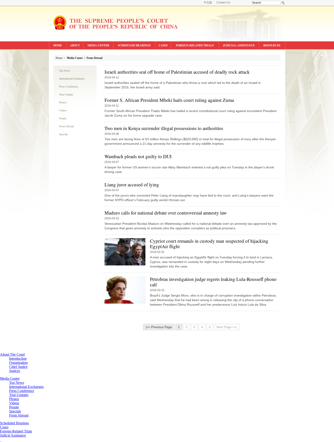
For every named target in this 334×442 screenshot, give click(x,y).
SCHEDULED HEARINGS (134, 45)
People (62, 118)
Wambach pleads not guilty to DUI (138, 156)
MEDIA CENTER (98, 45)
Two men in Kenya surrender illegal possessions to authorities (164, 128)
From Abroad (94, 58)
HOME (57, 45)
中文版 (208, 2)
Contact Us (223, 2)
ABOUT (75, 45)
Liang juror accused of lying (132, 184)
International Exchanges (72, 78)
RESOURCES (271, 45)
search (283, 3)
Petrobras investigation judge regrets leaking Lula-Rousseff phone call (213, 282)
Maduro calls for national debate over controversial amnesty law (166, 213)
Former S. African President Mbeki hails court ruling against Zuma (169, 100)
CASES (163, 45)
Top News (64, 70)
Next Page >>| (227, 327)
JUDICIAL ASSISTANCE (239, 45)
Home (59, 58)
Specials (63, 134)
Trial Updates (66, 94)
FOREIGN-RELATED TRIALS (195, 45)
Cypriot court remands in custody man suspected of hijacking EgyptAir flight (209, 244)
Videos (63, 110)
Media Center (75, 58)
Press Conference (68, 86)
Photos (63, 102)
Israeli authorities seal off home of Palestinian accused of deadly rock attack (177, 72)
